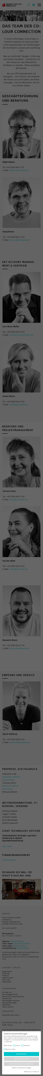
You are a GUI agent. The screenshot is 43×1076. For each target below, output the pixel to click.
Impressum (35, 1071)
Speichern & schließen (21, 1059)
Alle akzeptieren (21, 1054)
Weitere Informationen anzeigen (21, 1068)
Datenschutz (27, 1071)
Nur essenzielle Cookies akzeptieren (22, 1064)
